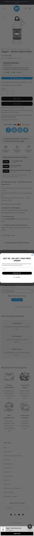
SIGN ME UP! (17, 273)
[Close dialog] (32, 255)
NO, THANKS (17, 277)
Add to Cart (17, 533)
